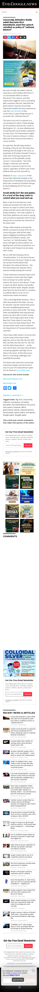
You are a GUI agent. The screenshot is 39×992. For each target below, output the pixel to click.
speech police (19, 412)
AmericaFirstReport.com (12, 379)
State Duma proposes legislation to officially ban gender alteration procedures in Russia (23, 847)
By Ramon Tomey (23, 757)
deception (7, 405)
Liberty (16, 410)
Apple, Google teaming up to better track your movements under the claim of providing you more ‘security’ (23, 903)
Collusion (6, 402)
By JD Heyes (22, 896)
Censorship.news (23, 370)
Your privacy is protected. (12, 451)
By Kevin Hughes (22, 886)
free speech (8, 407)
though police (8, 415)
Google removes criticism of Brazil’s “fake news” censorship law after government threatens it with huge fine (23, 915)
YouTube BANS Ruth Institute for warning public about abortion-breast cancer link (22, 743)
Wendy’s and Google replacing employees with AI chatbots (21, 872)
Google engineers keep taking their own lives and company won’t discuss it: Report (23, 892)
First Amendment (19, 405)
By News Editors (23, 920)
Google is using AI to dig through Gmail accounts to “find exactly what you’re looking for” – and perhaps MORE (23, 825)
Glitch (23, 407)
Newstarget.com (9, 383)
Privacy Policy (14, 975)
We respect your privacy (28, 957)
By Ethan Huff (22, 725)
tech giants (30, 412)
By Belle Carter (23, 851)
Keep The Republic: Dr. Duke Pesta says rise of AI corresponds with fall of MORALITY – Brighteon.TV (23, 882)
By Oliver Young (23, 769)
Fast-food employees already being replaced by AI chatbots (23, 864)
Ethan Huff (17, 33)
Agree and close (18, 980)
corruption (24, 402)
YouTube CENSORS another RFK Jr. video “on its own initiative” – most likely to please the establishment (23, 753)
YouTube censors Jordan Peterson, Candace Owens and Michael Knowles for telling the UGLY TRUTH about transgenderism (23, 803)
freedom (17, 407)
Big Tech (19, 400)
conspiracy (15, 402)
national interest (27, 410)
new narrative (15, 111)
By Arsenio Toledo (23, 830)
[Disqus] (19, 566)
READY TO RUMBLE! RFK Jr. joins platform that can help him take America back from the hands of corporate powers (22, 764)
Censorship (27, 400)
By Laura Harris (22, 737)
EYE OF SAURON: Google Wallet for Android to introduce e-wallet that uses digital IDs (23, 836)
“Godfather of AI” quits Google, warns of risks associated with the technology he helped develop (22, 926)
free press (31, 405)
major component (19, 176)
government (8, 410)
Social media (8, 412)
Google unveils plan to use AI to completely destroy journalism (22, 856)
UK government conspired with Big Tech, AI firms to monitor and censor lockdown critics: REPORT (23, 814)
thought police (20, 415)
